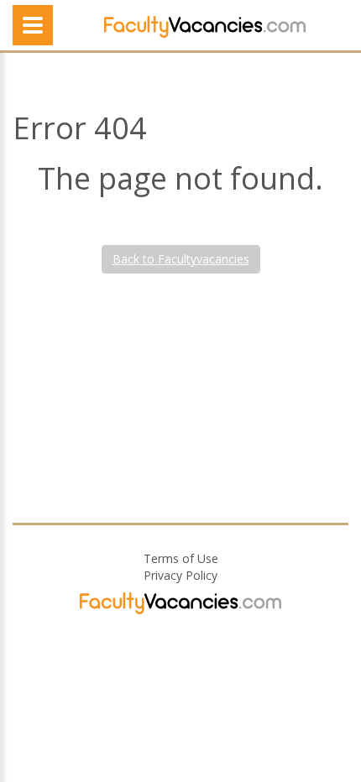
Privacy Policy (180, 575)
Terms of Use (181, 558)
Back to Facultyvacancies (180, 259)
